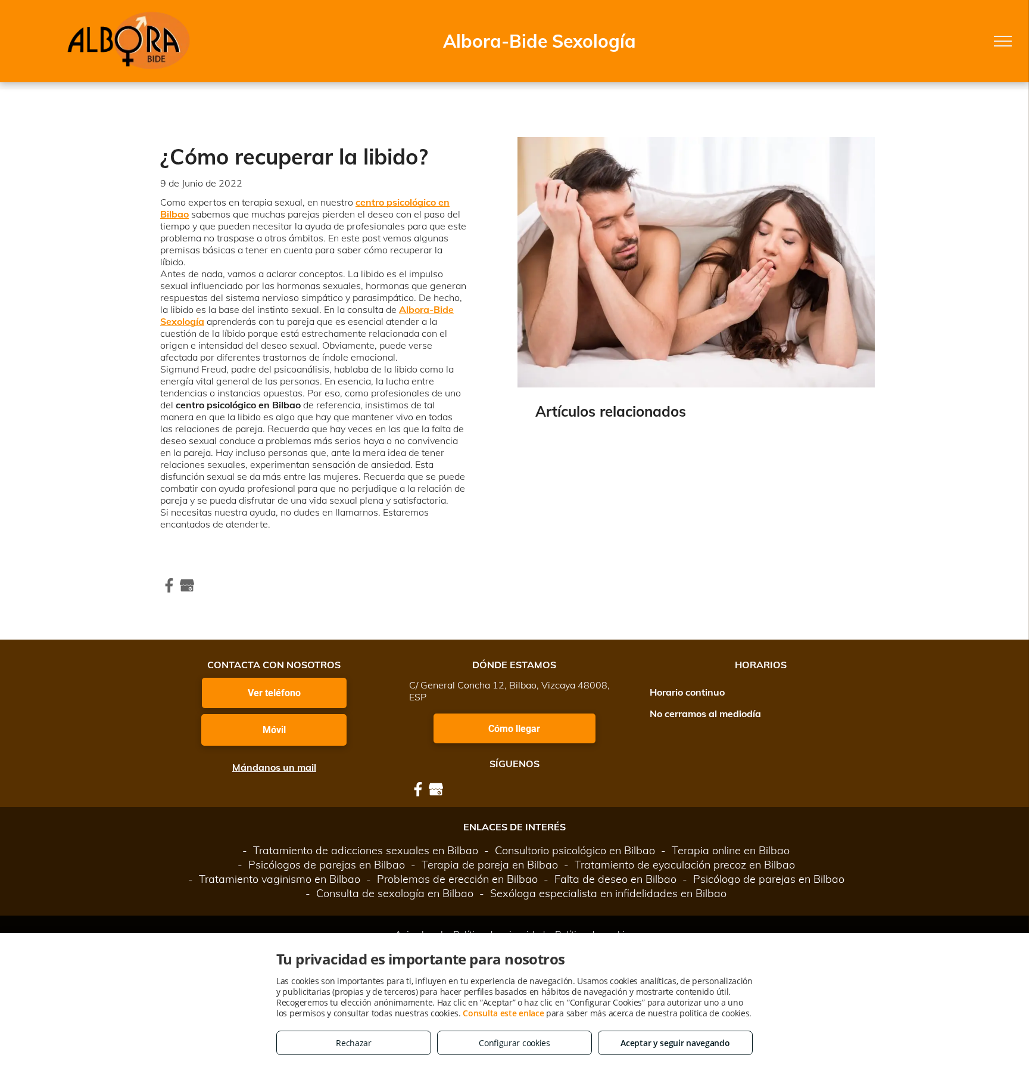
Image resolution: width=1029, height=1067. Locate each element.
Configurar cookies (514, 1043)
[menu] (1002, 41)
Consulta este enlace (503, 1013)
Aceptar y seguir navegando (674, 1043)
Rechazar (354, 1043)
